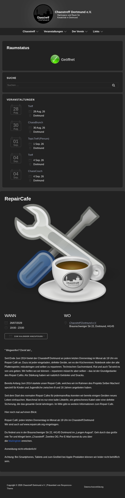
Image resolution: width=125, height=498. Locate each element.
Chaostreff (29, 31)
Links (96, 31)
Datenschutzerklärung (93, 487)
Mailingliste (15, 441)
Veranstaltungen (53, 31)
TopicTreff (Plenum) (38, 138)
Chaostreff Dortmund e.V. (73, 12)
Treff (30, 106)
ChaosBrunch (35, 122)
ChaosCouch (35, 171)
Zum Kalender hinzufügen (28, 336)
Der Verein (78, 31)
